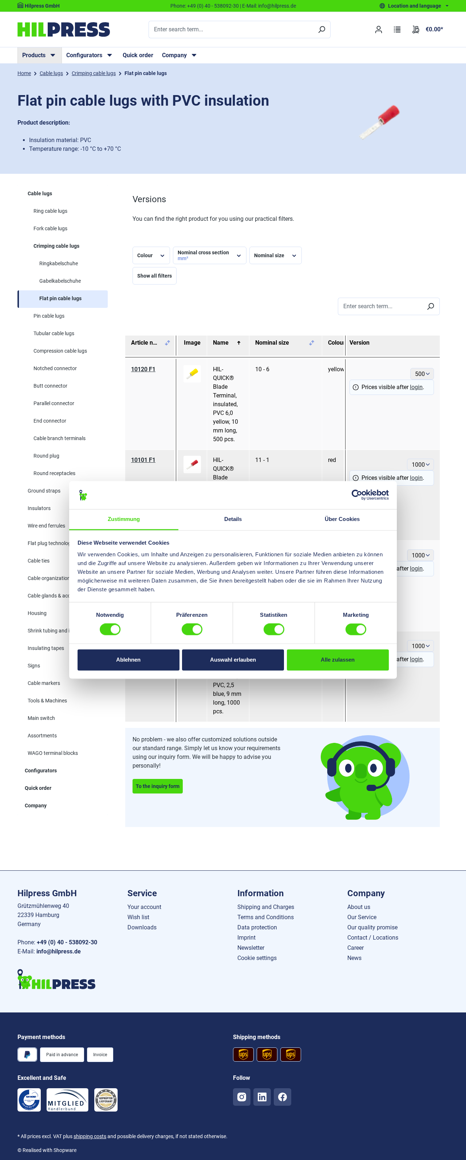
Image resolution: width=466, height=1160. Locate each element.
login (416, 387)
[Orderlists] (397, 29)
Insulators (39, 508)
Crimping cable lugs (56, 246)
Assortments (42, 735)
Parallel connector (53, 403)
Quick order (138, 55)
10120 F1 (143, 369)
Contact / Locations (372, 937)
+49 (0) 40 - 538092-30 (213, 6)
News (354, 958)
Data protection (257, 927)
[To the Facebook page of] (282, 1097)
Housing (37, 613)
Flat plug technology (51, 543)
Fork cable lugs (50, 228)
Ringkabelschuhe (58, 263)
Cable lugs (40, 193)
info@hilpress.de (277, 6)
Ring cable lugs (50, 211)
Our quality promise (372, 927)
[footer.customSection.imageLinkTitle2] (67, 1100)
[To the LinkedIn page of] (262, 1097)
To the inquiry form (157, 786)
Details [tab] (233, 519)
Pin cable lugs (48, 316)
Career (355, 947)
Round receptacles (54, 473)
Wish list (138, 917)
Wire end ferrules (46, 526)
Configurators (41, 770)
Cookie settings (257, 958)
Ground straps (44, 491)
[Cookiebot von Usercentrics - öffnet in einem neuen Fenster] (357, 495)
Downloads (142, 927)
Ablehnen (128, 660)
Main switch (41, 718)
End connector (49, 421)
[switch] (192, 629)
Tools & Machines (47, 701)
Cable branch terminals (59, 438)
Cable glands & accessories (58, 596)
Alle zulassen (338, 660)
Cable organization (49, 578)
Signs (34, 666)
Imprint (246, 937)
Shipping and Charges (265, 907)
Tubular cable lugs (53, 333)
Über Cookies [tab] (342, 519)
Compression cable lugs (60, 351)
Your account (144, 907)
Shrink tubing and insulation (59, 631)
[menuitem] (40, 55)
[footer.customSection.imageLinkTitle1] (29, 1100)
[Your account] (378, 29)
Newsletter (250, 947)
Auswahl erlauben (233, 660)
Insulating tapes (46, 648)
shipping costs (90, 1136)
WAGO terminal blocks (53, 753)
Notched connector (55, 368)
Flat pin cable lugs (60, 298)
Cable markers (44, 683)
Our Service (361, 917)
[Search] (321, 29)
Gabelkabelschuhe (60, 281)
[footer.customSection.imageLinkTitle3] (106, 1100)
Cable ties (39, 561)
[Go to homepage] (63, 29)
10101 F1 (143, 459)
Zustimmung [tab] (124, 519)
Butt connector (50, 386)
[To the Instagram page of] (241, 1097)
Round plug (46, 456)
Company (36, 805)
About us (358, 907)
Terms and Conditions (265, 917)
